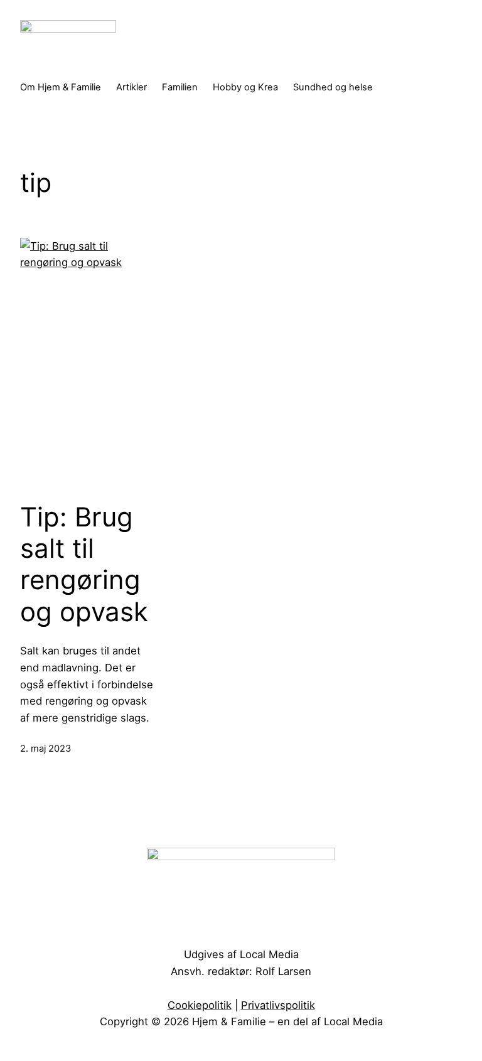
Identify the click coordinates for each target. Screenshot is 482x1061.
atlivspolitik (287, 1005)
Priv (250, 1005)
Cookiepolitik (200, 1005)
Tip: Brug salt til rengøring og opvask (84, 564)
